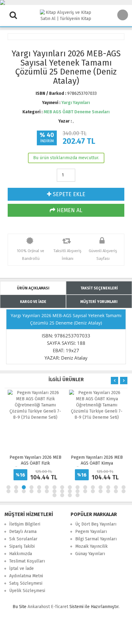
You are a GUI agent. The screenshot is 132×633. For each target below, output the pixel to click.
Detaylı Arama (23, 531)
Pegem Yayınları (91, 531)
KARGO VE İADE (33, 302)
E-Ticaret (59, 606)
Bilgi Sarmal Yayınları (96, 539)
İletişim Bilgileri (24, 524)
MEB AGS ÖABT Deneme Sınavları (77, 112)
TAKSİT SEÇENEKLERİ (99, 288)
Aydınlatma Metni (26, 576)
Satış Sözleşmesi (25, 583)
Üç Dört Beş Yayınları (95, 524)
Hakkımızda (20, 553)
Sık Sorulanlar (23, 539)
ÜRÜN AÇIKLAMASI (33, 288)
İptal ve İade (21, 568)
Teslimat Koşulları (27, 561)
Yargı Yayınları (75, 102)
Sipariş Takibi (22, 546)
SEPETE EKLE (68, 194)
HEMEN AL (68, 210)
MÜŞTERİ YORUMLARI (99, 302)
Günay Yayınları (90, 553)
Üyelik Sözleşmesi (27, 590)
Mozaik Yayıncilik (91, 546)
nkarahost (39, 606)
